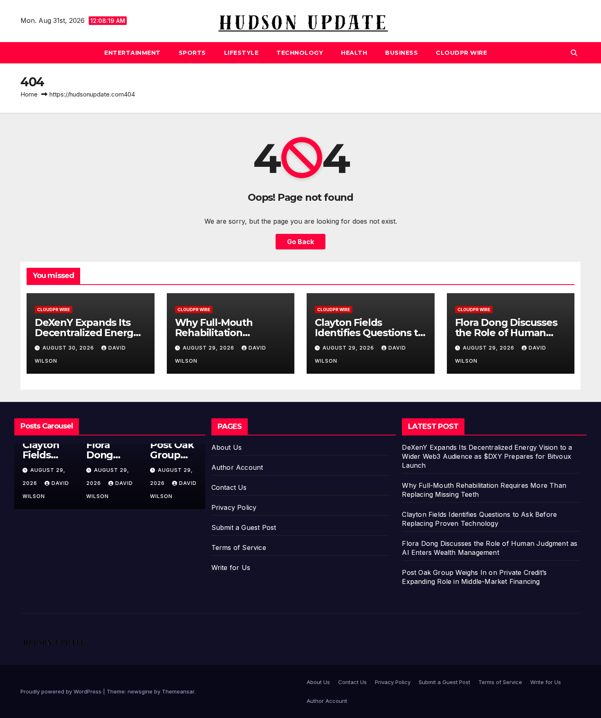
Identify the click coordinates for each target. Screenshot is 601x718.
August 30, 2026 (69, 348)
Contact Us (229, 487)
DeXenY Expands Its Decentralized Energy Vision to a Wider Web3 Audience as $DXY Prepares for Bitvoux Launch (487, 456)
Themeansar (178, 691)
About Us (226, 447)
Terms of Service (238, 547)
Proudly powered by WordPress (61, 691)
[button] (574, 53)
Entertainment (132, 52)
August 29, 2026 (209, 348)
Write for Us (230, 567)
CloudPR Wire (461, 52)
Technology (299, 52)
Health (354, 52)
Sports (192, 52)
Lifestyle (241, 52)
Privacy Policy (234, 507)
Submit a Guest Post (243, 527)
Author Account (237, 467)
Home (29, 94)
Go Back (300, 242)
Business (401, 52)
